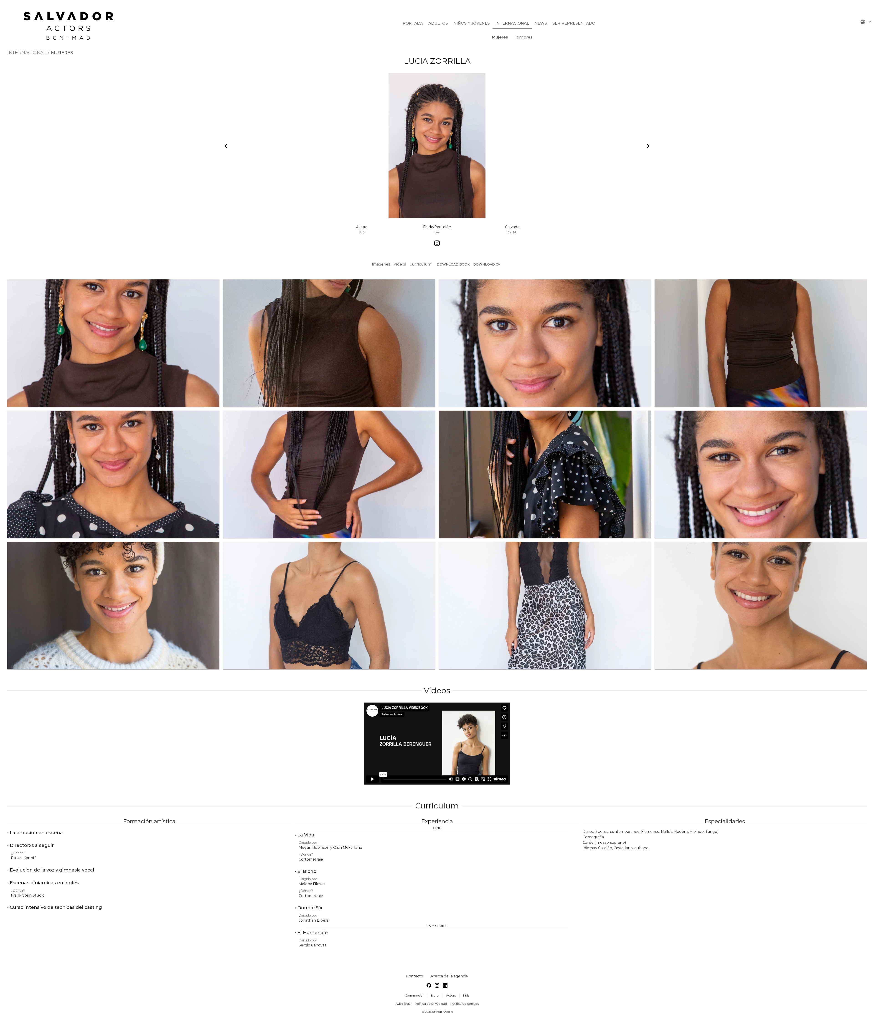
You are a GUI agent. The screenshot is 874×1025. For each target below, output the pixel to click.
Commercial (414, 995)
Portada (413, 23)
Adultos (438, 23)
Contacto (414, 976)
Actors (451, 995)
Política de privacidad (431, 1003)
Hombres (522, 37)
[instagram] (437, 986)
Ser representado (573, 23)
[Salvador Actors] (70, 23)
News (540, 23)
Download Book (453, 264)
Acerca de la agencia (449, 976)
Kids (466, 995)
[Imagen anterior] (226, 146)
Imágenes (381, 264)
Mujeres (500, 37)
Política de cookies (465, 1003)
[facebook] (429, 986)
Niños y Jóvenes (471, 23)
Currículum (420, 264)
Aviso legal (403, 1003)
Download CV (486, 264)
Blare (435, 995)
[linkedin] (445, 986)
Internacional (512, 23)
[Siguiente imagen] (648, 146)
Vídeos (400, 264)
